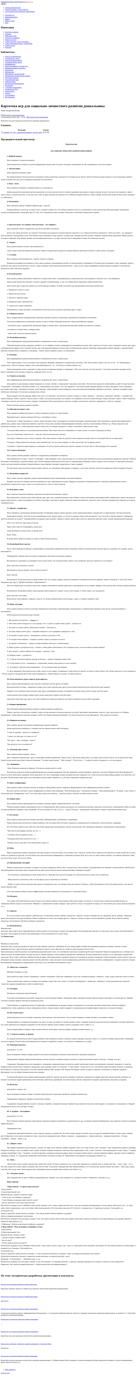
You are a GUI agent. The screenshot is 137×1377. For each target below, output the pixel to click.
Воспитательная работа (13, 60)
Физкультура (9, 91)
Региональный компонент (14, 84)
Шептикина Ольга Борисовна (37, 117)
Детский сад (9, 15)
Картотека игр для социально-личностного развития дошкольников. (19, 1309)
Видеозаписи (10, 97)
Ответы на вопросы (12, 38)
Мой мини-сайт (11, 36)
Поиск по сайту (11, 40)
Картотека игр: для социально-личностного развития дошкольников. (19, 1331)
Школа (7, 19)
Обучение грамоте (12, 78)
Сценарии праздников (13, 87)
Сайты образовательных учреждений (18, 44)
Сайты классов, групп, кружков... (17, 42)
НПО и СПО (10, 21)
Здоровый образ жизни (13, 62)
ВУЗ (6, 23)
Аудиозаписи (10, 95)
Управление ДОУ (11, 89)
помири (33, 620)
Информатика (10, 64)
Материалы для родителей (14, 74)
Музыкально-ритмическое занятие (17, 76)
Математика (9, 72)
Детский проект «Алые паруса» (16, 10)
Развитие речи (10, 82)
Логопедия (9, 70)
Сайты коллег (10, 45)
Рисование (9, 85)
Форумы (8, 47)
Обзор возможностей (13, 8)
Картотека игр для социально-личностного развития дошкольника (19, 1284)
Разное (7, 93)
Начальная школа (11, 17)
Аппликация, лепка (12, 58)
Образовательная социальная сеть (17, 2)
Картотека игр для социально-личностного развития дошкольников (19, 1296)
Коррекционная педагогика (15, 68)
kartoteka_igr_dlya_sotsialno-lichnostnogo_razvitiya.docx (22, 132)
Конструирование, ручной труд (16, 66)
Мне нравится (10, 1369)
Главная (8, 34)
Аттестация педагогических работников (19, 11)
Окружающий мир (12, 80)
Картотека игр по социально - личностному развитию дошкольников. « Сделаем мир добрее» (26, 1344)
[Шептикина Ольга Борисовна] (12, 115)
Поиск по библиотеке (13, 56)
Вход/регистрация (11, 32)
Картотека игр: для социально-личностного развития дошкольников (19, 1319)
